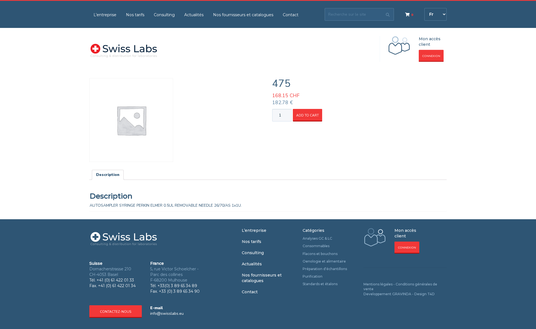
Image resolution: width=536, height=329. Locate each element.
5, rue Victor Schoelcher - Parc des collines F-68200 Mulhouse (174, 274)
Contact (290, 14)
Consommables (316, 246)
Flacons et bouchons (320, 254)
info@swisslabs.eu (167, 313)
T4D (431, 294)
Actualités (194, 14)
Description (107, 174)
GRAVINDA (401, 294)
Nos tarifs (135, 14)
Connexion (431, 56)
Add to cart (307, 115)
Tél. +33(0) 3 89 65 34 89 (173, 285)
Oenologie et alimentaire (324, 261)
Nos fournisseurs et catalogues (243, 14)
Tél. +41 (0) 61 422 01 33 (111, 280)
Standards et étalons (320, 284)
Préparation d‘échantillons (325, 269)
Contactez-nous (115, 311)
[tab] (108, 175)
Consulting (164, 14)
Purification (312, 276)
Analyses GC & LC (317, 238)
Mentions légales (378, 284)
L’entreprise (105, 14)
